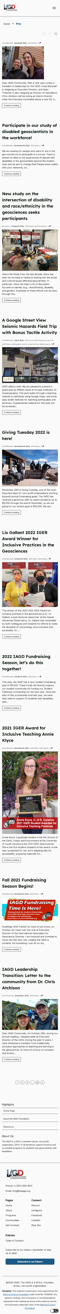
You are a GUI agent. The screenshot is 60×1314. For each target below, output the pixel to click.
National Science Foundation (16, 1294)
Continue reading (11, 105)
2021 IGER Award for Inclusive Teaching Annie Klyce (28, 734)
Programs (11, 1215)
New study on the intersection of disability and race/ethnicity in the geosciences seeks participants (27, 206)
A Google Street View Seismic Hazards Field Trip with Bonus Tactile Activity (29, 326)
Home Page (9, 1111)
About (9, 1210)
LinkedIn (35, 1220)
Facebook (36, 1215)
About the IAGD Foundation (16, 1119)
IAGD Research (40, 226)
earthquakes (16, 344)
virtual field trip (33, 344)
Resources (8, 1127)
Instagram (36, 1210)
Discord (35, 1205)
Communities (12, 1220)
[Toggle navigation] (54, 8)
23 (37, 1082)
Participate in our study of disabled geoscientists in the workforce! (29, 131)
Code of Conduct (15, 1240)
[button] (54, 1311)
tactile (24, 344)
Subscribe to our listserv (30, 1261)
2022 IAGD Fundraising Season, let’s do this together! (26, 662)
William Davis (45, 344)
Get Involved (12, 1225)
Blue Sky (36, 1225)
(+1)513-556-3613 (23, 1185)
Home (6, 23)
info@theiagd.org (21, 1191)
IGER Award (42, 559)
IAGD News (32, 43)
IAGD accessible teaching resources (39, 340)
